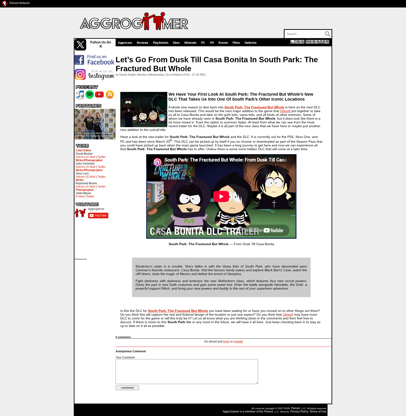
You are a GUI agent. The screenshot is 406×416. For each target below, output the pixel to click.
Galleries (251, 42)
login (226, 341)
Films (236, 42)
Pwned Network (19, 3)
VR (212, 42)
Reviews (142, 42)
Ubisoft (285, 111)
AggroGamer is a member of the (243, 411)
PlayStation (160, 42)
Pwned (295, 408)
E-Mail (91, 157)
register (238, 341)
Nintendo (190, 42)
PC (203, 42)
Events (223, 42)
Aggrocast (125, 42)
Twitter (102, 157)
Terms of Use (318, 411)
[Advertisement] (94, 330)
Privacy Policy (299, 411)
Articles (80, 157)
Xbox (176, 42)
